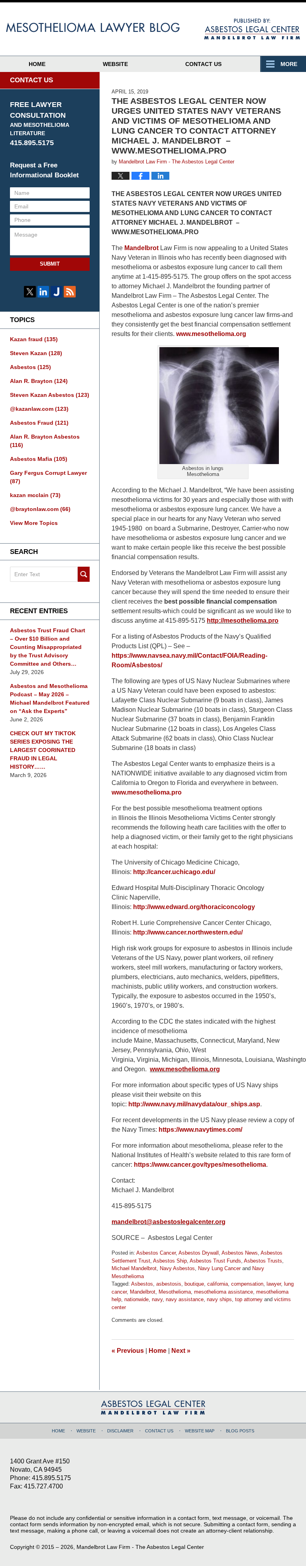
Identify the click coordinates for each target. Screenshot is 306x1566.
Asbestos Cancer (156, 1253)
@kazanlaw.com (39, 409)
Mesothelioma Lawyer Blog (114, 29)
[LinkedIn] (43, 291)
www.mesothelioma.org (211, 333)
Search (84, 574)
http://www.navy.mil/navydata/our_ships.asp (194, 1104)
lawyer (274, 1284)
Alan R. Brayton (39, 381)
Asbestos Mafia (38, 459)
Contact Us (203, 64)
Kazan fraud (34, 339)
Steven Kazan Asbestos (49, 395)
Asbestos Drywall (198, 1253)
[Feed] (69, 291)
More (288, 64)
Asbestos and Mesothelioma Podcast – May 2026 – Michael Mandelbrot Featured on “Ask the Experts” (50, 698)
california (217, 1284)
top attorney (249, 1299)
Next (180, 1350)
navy (157, 1299)
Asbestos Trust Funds (215, 1261)
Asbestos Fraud (39, 423)
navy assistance (185, 1299)
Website (115, 64)
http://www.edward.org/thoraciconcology (194, 906)
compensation (247, 1284)
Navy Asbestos (177, 1268)
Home (37, 64)
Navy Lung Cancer (219, 1268)
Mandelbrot (141, 248)
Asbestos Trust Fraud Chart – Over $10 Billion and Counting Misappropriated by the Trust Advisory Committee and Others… (47, 647)
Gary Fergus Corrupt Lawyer (48, 477)
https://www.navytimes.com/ (200, 1129)
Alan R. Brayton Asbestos (45, 440)
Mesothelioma (175, 1292)
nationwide (136, 1299)
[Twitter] (29, 291)
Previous (128, 1350)
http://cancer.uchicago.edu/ (174, 871)
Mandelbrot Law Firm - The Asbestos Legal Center (140, 1547)
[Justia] (56, 291)
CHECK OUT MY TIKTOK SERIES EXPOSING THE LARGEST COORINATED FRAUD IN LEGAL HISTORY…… (43, 750)
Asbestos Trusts (263, 1261)
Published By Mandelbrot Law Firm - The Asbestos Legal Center (252, 29)
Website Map (199, 1430)
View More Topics (34, 523)
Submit (50, 264)
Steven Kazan (36, 353)
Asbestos (142, 1284)
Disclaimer (120, 1430)
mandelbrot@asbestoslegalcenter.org (169, 1221)
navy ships (219, 1299)
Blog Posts (240, 1430)
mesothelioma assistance (223, 1292)
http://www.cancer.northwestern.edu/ (188, 932)
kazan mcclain (35, 495)
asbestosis (168, 1284)
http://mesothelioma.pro (243, 620)
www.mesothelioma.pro (147, 792)
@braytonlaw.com (40, 509)
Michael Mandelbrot (134, 1268)
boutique (194, 1284)
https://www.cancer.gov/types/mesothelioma (200, 1164)
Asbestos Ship (170, 1261)
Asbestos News (240, 1253)
